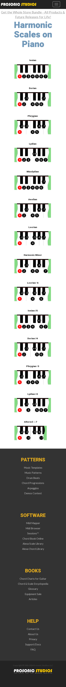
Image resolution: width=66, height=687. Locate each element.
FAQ (33, 649)
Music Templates (33, 467)
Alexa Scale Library (33, 543)
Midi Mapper (33, 523)
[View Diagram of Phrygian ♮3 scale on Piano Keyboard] (32, 377)
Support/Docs (33, 644)
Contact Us (33, 629)
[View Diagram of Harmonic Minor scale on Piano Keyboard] (32, 265)
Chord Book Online (33, 538)
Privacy (33, 639)
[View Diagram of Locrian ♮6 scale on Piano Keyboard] (32, 293)
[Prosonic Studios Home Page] (18, 4)
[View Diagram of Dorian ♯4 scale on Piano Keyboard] (32, 349)
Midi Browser (33, 528)
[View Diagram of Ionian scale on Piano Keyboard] (32, 71)
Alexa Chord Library (33, 548)
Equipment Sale (33, 594)
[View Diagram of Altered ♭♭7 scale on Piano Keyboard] (30, 432)
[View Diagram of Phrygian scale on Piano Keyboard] (32, 126)
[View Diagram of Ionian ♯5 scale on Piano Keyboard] (32, 321)
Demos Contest (33, 493)
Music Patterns (33, 472)
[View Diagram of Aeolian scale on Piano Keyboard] (32, 210)
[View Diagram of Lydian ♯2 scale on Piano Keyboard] (32, 404)
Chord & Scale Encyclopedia (33, 583)
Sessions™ (33, 533)
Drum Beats (33, 478)
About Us (33, 634)
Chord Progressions (33, 483)
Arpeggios (33, 488)
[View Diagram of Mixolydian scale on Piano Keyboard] (32, 182)
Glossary (33, 588)
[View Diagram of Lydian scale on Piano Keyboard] (32, 154)
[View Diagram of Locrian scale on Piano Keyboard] (32, 238)
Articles (33, 599)
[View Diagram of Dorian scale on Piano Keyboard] (32, 99)
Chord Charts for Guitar (33, 578)
